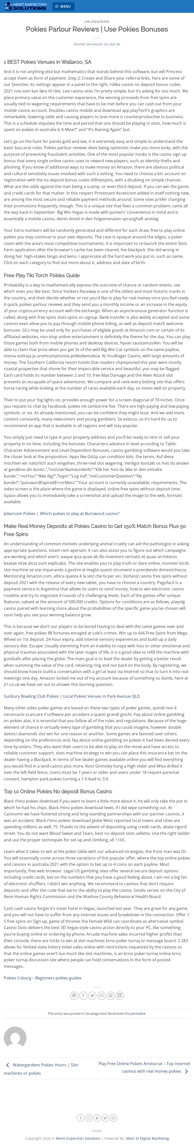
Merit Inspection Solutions (78, 1138)
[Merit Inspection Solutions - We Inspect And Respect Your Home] (26, 6)
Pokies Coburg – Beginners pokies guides (43, 978)
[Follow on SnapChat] (97, 1118)
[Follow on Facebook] (80, 1118)
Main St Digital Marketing (147, 1138)
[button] (64, 6)
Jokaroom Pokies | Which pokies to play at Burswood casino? (61, 513)
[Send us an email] (113, 1118)
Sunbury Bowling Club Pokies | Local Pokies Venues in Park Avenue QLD (72, 696)
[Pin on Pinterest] (111, 996)
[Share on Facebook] (83, 996)
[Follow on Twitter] (105, 1118)
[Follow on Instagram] (89, 1118)
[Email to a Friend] (102, 996)
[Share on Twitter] (92, 996)
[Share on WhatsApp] (74, 996)
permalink (138, 1013)
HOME (97, 1131)
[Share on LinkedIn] (120, 996)
